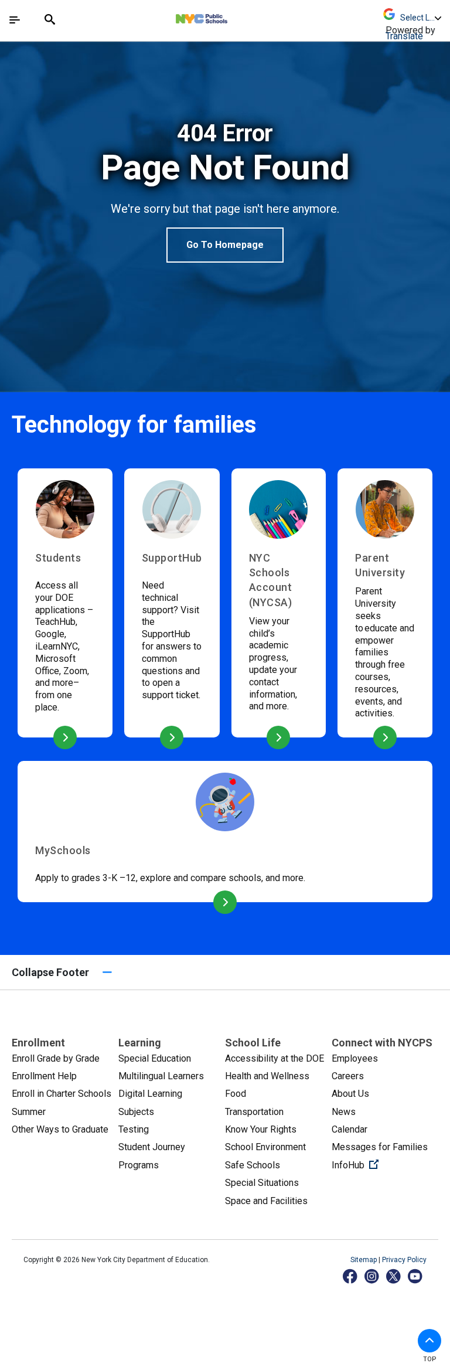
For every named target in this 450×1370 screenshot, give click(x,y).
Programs (138, 1165)
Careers (348, 1076)
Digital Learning (150, 1093)
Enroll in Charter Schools (61, 1093)
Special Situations (262, 1182)
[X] (394, 1276)
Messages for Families (380, 1147)
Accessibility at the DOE (274, 1058)
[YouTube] (416, 1276)
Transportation (254, 1111)
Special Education (154, 1058)
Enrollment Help (44, 1076)
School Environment (265, 1147)
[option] (225, 191)
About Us (350, 1093)
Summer (29, 1111)
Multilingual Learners (161, 1076)
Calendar (349, 1129)
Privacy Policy (404, 1260)
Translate (404, 36)
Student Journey (151, 1147)
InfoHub (385, 1165)
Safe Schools (252, 1165)
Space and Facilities (266, 1200)
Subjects (136, 1111)
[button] (429, 1340)
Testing (133, 1129)
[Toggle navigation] (14, 20)
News (344, 1111)
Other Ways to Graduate (60, 1129)
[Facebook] (351, 1276)
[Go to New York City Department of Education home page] (236, 15)
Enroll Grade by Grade (56, 1058)
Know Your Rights (260, 1129)
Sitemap (364, 1260)
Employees (355, 1058)
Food (235, 1093)
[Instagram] (372, 1276)
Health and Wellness (267, 1076)
